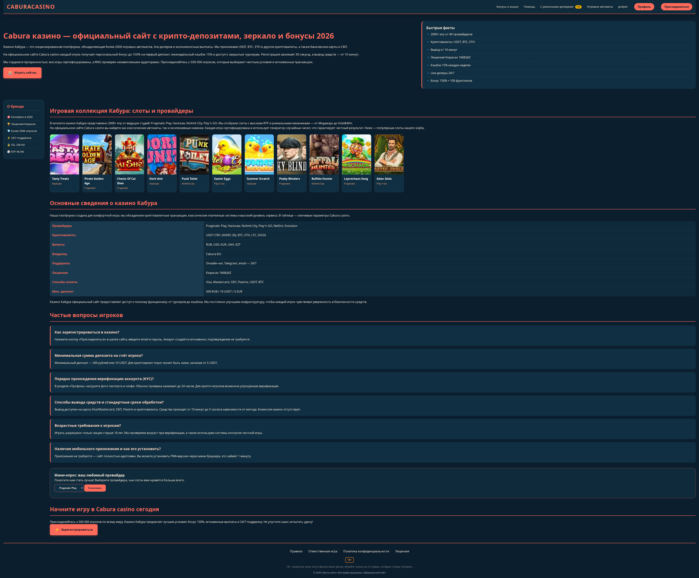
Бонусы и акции (507, 6)
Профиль (644, 7)
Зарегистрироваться (74, 529)
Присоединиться (676, 7)
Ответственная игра (322, 551)
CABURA (31, 6)
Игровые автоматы (600, 6)
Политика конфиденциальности (366, 551)
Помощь (529, 6)
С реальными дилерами (560, 6)
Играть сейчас (22, 72)
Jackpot (622, 6)
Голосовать (95, 488)
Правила (296, 551)
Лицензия (402, 551)
